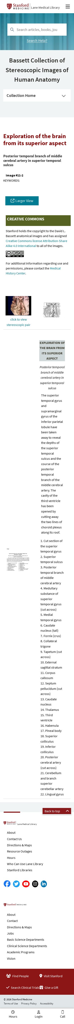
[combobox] (37, 30)
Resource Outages (19, 851)
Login (39, 1016)
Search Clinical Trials (24, 987)
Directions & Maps (19, 845)
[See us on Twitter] (16, 884)
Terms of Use (11, 1003)
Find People (20, 976)
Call (62, 1016)
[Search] (12, 30)
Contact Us (14, 839)
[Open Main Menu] (67, 6)
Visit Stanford (52, 976)
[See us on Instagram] (35, 884)
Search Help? (37, 40)
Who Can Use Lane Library (25, 864)
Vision (11, 958)
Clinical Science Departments (27, 946)
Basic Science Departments (25, 939)
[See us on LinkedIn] (44, 884)
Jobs (10, 933)
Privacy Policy (29, 1003)
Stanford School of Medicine (31, 906)
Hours (11, 858)
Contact (12, 921)
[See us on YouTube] (26, 884)
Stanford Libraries (19, 870)
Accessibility (46, 1003)
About (11, 832)
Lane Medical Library (45, 7)
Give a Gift (51, 987)
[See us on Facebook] (7, 884)
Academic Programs (21, 952)
